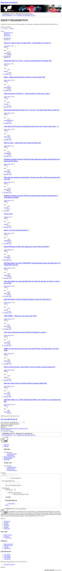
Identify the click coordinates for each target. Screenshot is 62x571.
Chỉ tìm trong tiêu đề (15, 478)
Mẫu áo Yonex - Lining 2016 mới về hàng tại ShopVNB (22, 143)
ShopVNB (6, 46)
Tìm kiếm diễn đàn (12, 453)
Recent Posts (10, 455)
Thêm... (7, 505)
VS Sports (6, 536)
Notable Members (11, 467)
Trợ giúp (6, 547)
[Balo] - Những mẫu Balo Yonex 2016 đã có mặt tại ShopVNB (24, 77)
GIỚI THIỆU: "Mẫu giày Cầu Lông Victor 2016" (20, 316)
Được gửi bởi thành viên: (8, 481)
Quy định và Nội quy (9, 564)
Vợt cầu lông (7, 554)
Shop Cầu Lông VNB (9, 456)
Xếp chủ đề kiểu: (5, 424)
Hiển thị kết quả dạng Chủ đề (21, 494)
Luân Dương (7, 53)
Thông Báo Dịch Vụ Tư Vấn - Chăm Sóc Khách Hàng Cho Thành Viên (28, 61)
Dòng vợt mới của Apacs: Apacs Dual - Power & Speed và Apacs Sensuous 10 (29, 367)
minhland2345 (7, 87)
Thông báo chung (8, 544)
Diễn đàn (6, 446)
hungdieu (6, 207)
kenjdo (5, 377)
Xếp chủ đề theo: (5, 422)
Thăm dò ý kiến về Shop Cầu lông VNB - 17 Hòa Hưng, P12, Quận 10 (27, 43)
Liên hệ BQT (7, 548)
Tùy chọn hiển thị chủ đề (9, 419)
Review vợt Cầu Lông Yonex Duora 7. (16, 230)
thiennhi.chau (7, 189)
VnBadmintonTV (8, 458)
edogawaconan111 (8, 120)
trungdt (6, 310)
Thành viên (7, 459)
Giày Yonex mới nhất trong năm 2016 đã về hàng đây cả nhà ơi (25, 332)
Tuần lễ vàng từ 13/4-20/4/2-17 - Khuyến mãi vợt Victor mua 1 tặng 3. (27, 93)
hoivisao (6, 104)
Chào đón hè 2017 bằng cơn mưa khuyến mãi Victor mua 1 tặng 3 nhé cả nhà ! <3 (31, 126)
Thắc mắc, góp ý (8, 545)
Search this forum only (16, 492)
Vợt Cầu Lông (7, 537)
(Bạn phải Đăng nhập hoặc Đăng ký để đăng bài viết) (14, 428)
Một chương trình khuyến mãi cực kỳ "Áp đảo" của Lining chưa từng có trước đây (31, 110)
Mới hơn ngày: (5, 488)
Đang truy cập (10, 468)
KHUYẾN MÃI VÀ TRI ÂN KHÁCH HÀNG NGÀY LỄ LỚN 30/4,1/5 (27, 299)
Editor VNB (7, 80)
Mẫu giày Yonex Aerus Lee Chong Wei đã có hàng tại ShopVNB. (25, 383)
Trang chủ (6, 444)
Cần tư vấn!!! (8, 214)
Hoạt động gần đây (12, 470)
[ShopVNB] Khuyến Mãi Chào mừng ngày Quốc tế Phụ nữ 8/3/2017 (26, 246)
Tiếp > (12, 28)
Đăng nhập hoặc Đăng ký (9, 2)
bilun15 (6, 71)
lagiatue (6, 217)
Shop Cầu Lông (8, 534)
